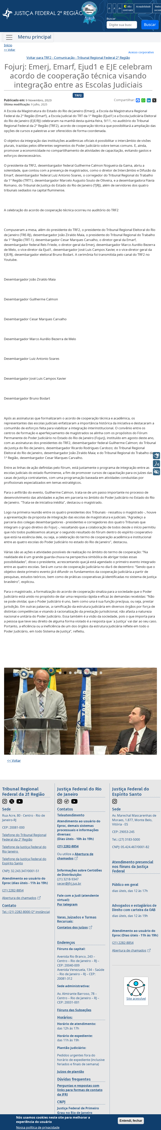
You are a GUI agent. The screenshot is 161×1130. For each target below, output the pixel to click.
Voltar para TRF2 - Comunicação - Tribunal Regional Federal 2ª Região (78, 57)
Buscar (111, 18)
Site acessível (136, 998)
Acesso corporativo (141, 52)
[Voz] (156, 463)
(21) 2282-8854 (13, 890)
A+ (120, 8)
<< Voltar (9, 50)
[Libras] (156, 455)
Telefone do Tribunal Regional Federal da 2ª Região (24, 837)
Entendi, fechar (131, 1120)
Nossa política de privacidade (37, 1127)
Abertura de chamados (19, 898)
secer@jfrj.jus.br (69, 883)
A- (109, 8)
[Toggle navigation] (28, 37)
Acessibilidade (143, 6)
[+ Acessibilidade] (156, 471)
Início (8, 45)
